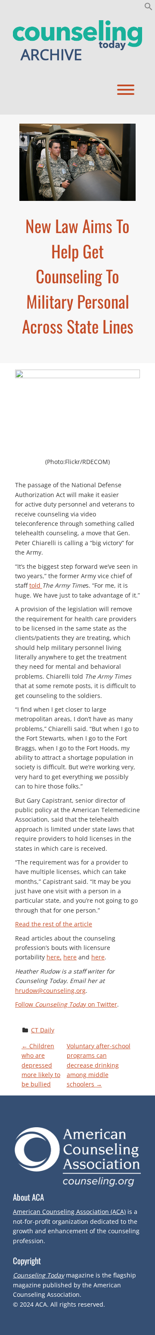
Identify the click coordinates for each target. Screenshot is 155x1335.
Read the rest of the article (53, 924)
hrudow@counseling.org (50, 990)
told (35, 585)
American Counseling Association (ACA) (69, 1212)
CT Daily (42, 1030)
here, (54, 957)
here (70, 957)
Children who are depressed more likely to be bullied (41, 1065)
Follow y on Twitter (66, 1004)
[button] (148, 8)
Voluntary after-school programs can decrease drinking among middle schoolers (98, 1065)
